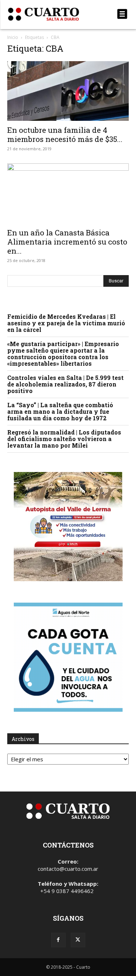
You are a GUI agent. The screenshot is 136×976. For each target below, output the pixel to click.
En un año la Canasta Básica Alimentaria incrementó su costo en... (67, 241)
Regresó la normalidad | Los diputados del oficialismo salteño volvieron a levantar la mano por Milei (64, 438)
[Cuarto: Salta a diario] (49, 14)
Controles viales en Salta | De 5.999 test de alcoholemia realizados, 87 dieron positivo (65, 384)
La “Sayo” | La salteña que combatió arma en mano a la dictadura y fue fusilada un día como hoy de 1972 (60, 411)
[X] (78, 940)
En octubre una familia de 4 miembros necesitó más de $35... (65, 134)
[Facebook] (58, 940)
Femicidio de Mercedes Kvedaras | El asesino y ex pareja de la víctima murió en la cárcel (66, 323)
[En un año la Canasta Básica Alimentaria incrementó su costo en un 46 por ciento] (68, 193)
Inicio (12, 37)
